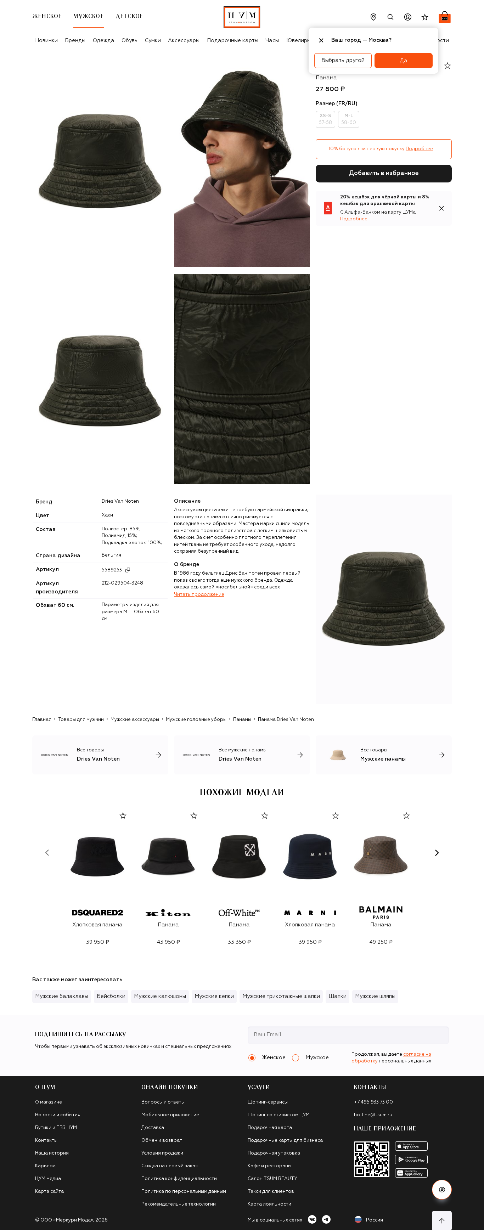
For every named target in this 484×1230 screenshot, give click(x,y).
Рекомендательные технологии (178, 1204)
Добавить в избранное (384, 173)
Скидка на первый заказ (169, 1166)
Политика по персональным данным (183, 1191)
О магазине (48, 1102)
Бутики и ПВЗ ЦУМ (56, 1127)
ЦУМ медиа (48, 1179)
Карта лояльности (269, 1204)
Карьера (45, 1166)
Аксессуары (183, 40)
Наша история (52, 1153)
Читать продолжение (199, 594)
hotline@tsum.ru (373, 1115)
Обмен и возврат (161, 1140)
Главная (41, 719)
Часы (272, 40)
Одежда (103, 40)
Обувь (129, 40)
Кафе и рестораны (269, 1166)
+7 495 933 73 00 (373, 1102)
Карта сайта (49, 1191)
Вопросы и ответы (163, 1102)
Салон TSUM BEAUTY (272, 1179)
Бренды (75, 40)
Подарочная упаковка (274, 1153)
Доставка (152, 1127)
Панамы (242, 719)
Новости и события (57, 1115)
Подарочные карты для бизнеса (285, 1140)
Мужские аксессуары (135, 719)
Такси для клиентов (271, 1191)
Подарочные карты (232, 40)
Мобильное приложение (170, 1115)
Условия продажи (162, 1153)
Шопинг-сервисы (268, 1102)
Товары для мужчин (81, 719)
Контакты (46, 1140)
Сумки (153, 40)
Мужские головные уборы (196, 719)
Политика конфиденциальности (179, 1179)
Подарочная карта (270, 1127)
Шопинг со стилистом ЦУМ (279, 1115)
